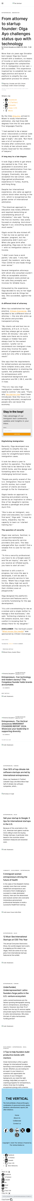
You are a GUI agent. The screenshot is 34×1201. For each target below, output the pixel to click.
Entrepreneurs (6, 12)
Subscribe (17, 434)
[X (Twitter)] (6, 1158)
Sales (15, 814)
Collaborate (17, 1121)
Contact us (17, 1123)
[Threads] (17, 1135)
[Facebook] (6, 1130)
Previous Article (8, 649)
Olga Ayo (16, 116)
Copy (6, 1199)
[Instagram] (11, 1130)
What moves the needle (13, 631)
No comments (6, 687)
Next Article (5, 693)
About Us (17, 1118)
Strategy (6, 1048)
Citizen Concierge (18, 311)
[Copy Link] (6, 1163)
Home (17, 1115)
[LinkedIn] (6, 1160)
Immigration (15, 12)
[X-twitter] (23, 1130)
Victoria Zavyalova (9, 47)
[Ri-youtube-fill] (28, 1130)
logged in (10, 643)
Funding (16, 765)
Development (15, 870)
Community (6, 870)
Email (5, 427)
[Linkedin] (17, 1130)
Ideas (24, 1047)
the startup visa (13, 394)
